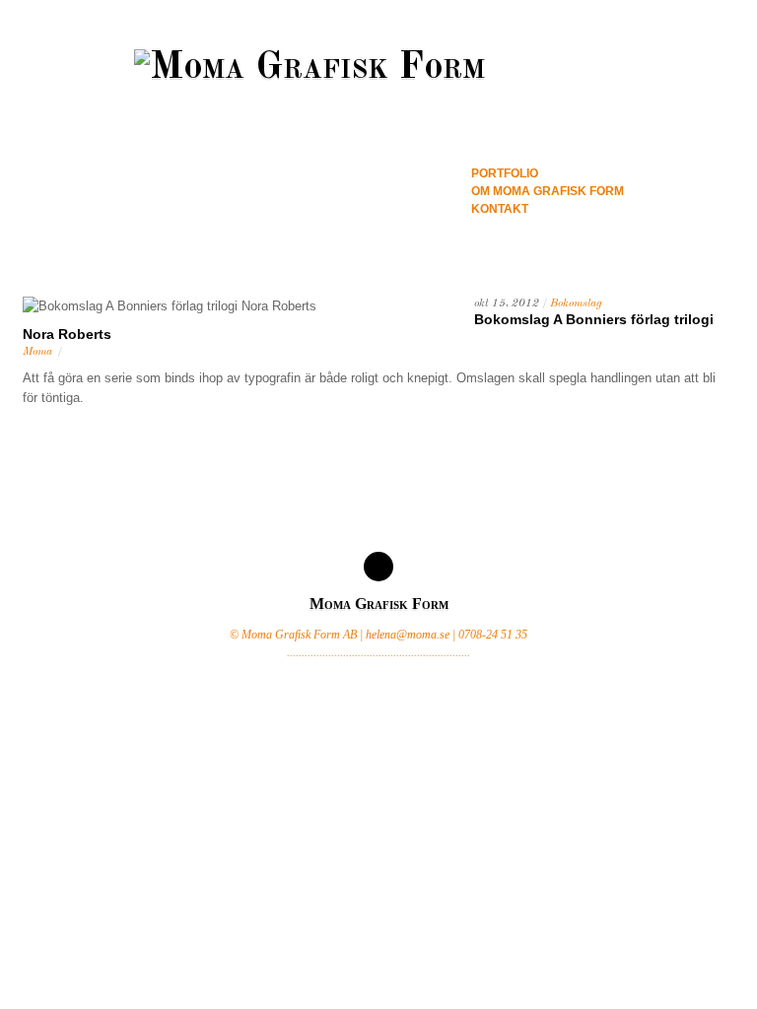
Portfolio (504, 173)
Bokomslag (576, 303)
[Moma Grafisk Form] (378, 68)
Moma (37, 352)
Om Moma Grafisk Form (547, 191)
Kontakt (499, 209)
